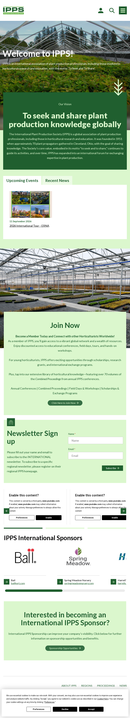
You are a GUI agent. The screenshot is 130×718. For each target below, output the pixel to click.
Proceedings (106, 685)
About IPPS (69, 685)
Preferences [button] (50, 702)
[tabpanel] (65, 212)
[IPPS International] (13, 10)
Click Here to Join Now (63, 402)
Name (71, 433)
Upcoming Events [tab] (22, 180)
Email (71, 449)
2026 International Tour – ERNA (29, 225)
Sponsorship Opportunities (63, 648)
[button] (6, 511)
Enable (49, 518)
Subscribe (111, 468)
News (123, 685)
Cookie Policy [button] (102, 699)
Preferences (38, 709)
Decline (65, 709)
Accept (91, 709)
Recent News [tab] (57, 180)
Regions (86, 685)
